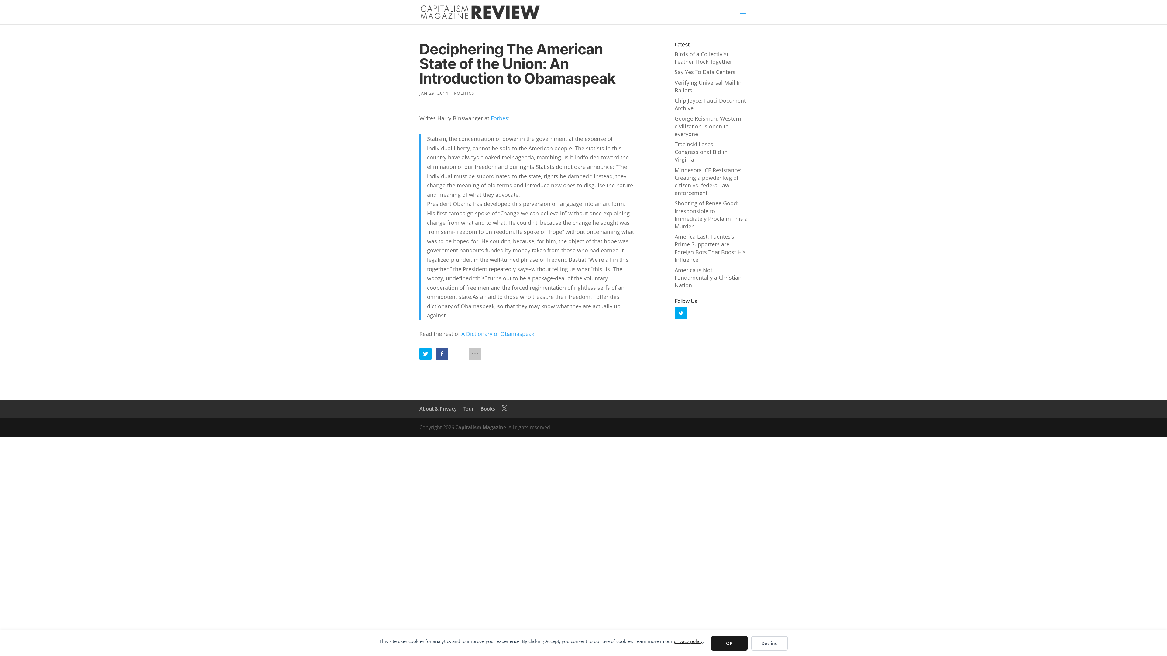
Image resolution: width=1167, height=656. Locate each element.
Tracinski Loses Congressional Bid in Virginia (701, 152)
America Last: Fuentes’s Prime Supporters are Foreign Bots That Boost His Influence (710, 248)
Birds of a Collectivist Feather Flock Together (703, 57)
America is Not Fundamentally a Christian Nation (708, 277)
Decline (769, 643)
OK (729, 643)
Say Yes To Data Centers (705, 72)
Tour (468, 408)
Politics (464, 93)
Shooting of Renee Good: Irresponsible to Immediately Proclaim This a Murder (711, 215)
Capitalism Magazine (480, 427)
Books (487, 408)
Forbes (499, 118)
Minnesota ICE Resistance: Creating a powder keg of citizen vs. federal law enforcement (708, 181)
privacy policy (688, 641)
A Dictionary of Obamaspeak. (498, 333)
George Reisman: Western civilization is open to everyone (708, 126)
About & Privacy (438, 408)
